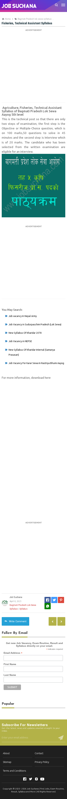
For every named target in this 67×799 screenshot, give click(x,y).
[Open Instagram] (36, 779)
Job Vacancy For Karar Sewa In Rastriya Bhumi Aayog (36, 363)
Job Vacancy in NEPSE (20, 341)
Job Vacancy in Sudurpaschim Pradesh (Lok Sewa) (35, 324)
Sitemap (7, 762)
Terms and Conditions (14, 770)
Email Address (13, 653)
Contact (39, 753)
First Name (10, 664)
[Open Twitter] (31, 779)
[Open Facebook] (25, 779)
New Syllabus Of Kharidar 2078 (25, 332)
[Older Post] (53, 621)
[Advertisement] (33, 65)
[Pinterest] (61, 600)
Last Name (10, 675)
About (6, 753)
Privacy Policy (42, 762)
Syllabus (23, 609)
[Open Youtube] (42, 779)
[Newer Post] (61, 621)
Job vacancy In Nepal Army (23, 316)
